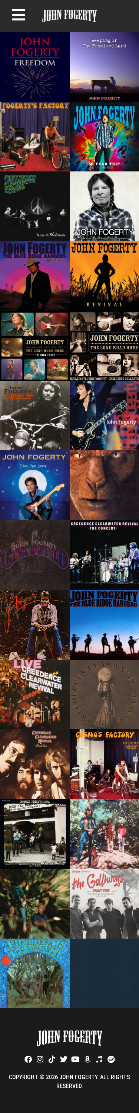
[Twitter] (64, 1059)
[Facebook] (28, 1059)
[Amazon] (87, 1059)
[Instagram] (40, 1059)
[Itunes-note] (99, 1059)
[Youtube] (76, 1059)
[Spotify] (111, 1059)
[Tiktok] (52, 1059)
